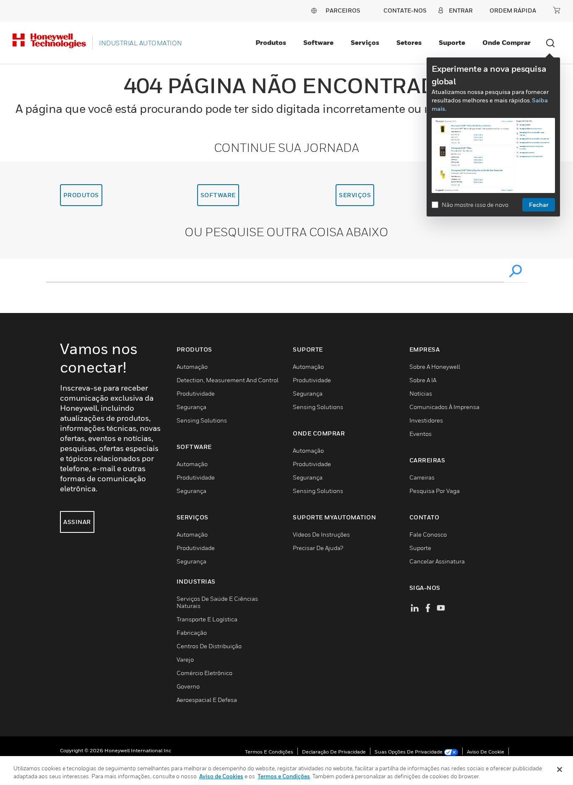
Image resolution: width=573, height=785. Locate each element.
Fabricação (192, 632)
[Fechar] (559, 769)
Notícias (420, 393)
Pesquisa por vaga (434, 490)
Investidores (426, 420)
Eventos (420, 433)
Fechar (538, 204)
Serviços (365, 42)
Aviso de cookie (485, 751)
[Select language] (313, 10)
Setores (409, 42)
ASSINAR (77, 521)
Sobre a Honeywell (434, 366)
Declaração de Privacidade (334, 751)
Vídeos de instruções (321, 534)
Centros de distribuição (209, 645)
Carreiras (422, 477)
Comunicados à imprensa (444, 406)
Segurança (191, 406)
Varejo (185, 659)
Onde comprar (506, 42)
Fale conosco (428, 534)
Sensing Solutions (202, 420)
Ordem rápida (513, 10)
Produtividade (196, 393)
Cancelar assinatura (437, 561)
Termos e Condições (269, 751)
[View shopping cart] (556, 10)
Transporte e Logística (207, 619)
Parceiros (343, 10)
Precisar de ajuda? (318, 547)
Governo (188, 686)
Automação (192, 366)
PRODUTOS (81, 194)
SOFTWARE (218, 194)
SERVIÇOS (355, 194)
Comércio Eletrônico (204, 672)
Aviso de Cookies (221, 776)
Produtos (270, 42)
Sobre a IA (422, 379)
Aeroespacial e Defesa (207, 699)
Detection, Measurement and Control (228, 379)
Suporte (452, 42)
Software (318, 42)
